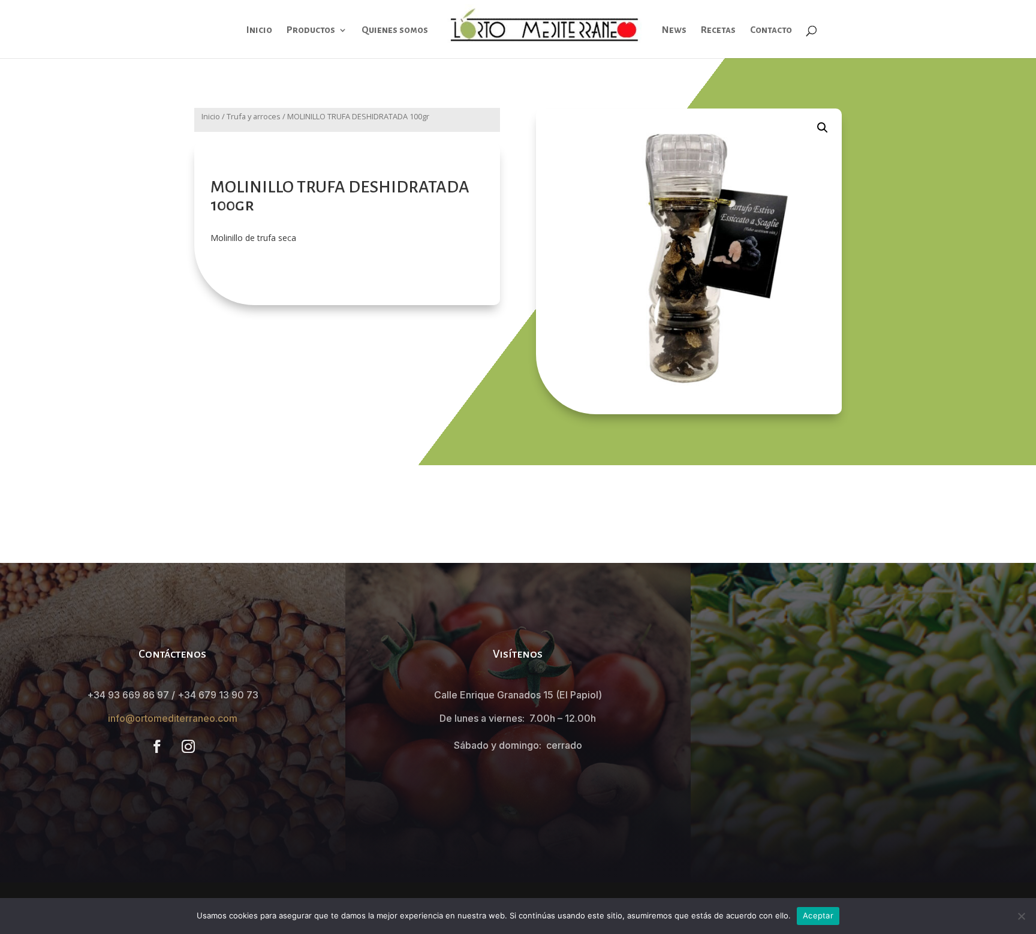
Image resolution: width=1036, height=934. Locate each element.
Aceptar (818, 915)
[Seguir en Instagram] (188, 746)
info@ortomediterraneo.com (172, 718)
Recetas (718, 30)
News (674, 30)
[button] (822, 127)
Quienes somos (395, 30)
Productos (311, 30)
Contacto (771, 30)
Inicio (259, 30)
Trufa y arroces (254, 116)
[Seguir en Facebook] (157, 746)
